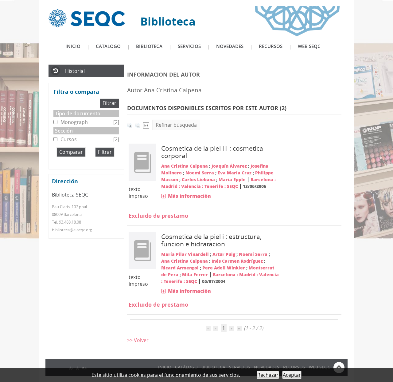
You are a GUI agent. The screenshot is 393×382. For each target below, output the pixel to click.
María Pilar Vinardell (185, 254)
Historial (75, 71)
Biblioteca (149, 46)
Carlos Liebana (198, 179)
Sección (64, 130)
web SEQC (309, 46)
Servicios (189, 46)
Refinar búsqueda (176, 124)
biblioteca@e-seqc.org (72, 230)
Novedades (229, 46)
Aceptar (292, 375)
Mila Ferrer (195, 274)
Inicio (72, 46)
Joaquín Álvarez (229, 166)
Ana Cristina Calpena (184, 166)
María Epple (232, 179)
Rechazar (267, 375)
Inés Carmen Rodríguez (237, 261)
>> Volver (138, 340)
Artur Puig (223, 254)
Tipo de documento (77, 113)
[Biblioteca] (87, 17)
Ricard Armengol (180, 268)
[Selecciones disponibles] (146, 124)
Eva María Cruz (234, 173)
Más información (189, 196)
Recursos (270, 46)
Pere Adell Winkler (223, 268)
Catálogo (108, 46)
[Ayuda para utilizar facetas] (105, 92)
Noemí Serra (199, 173)
